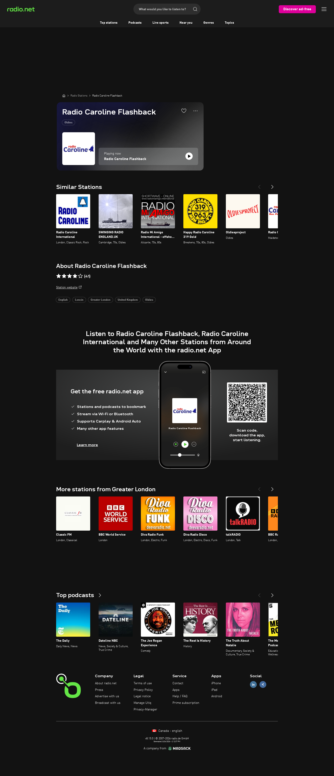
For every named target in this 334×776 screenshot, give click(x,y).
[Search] (195, 9)
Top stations (108, 22)
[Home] (64, 95)
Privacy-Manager (145, 709)
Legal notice (142, 696)
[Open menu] (324, 9)
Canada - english (169, 731)
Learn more (87, 445)
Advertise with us (107, 696)
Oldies (68, 122)
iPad (214, 690)
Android (216, 696)
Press (99, 690)
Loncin (79, 300)
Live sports (160, 22)
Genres (208, 22)
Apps (175, 690)
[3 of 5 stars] (69, 276)
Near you (185, 22)
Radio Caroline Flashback (125, 159)
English (63, 300)
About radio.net (106, 683)
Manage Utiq (142, 703)
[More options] (195, 111)
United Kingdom (128, 300)
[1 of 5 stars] (58, 276)
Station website (66, 287)
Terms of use (143, 683)
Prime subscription (185, 703)
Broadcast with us (107, 703)
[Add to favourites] (183, 110)
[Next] (272, 185)
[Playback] (189, 156)
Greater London (100, 300)
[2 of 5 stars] (64, 276)
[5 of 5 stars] (80, 276)
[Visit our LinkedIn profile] (253, 684)
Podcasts (135, 22)
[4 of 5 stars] (75, 276)
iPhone (216, 683)
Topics (229, 22)
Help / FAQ (179, 696)
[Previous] (259, 185)
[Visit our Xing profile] (263, 684)
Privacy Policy (143, 690)
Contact (177, 683)
